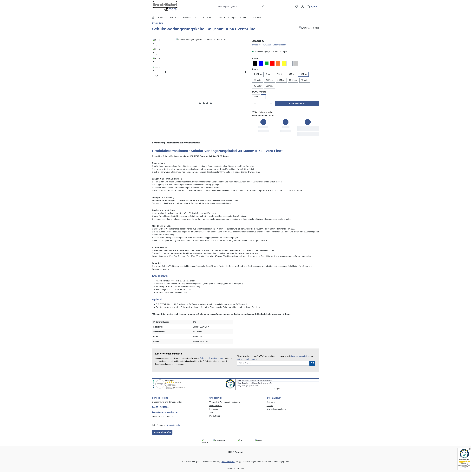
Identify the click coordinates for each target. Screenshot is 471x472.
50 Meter (269, 86)
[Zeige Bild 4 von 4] (211, 103)
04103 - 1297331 (160, 407)
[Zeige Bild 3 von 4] (207, 103)
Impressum (214, 409)
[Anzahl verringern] (254, 103)
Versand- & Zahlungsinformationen (224, 402)
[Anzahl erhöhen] (271, 103)
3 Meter (269, 74)
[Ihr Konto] (302, 6)
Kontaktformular (173, 425)
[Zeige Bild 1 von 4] (200, 103)
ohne (256, 97)
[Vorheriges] (165, 72)
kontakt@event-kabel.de (164, 412)
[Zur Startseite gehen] (170, 6)
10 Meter (291, 74)
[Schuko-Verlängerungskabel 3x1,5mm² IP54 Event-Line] (205, 72)
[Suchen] (263, 6)
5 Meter (280, 74)
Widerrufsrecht (215, 406)
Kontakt (270, 406)
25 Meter (269, 80)
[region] (200, 72)
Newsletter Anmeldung (276, 409)
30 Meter (281, 80)
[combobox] (238, 6)
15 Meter (303, 74)
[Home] (155, 18)
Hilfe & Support (235, 452)
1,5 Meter (258, 74)
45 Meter (258, 86)
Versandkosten (228, 462)
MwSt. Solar (214, 416)
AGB (211, 412)
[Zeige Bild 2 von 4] (204, 103)
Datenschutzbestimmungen (211, 358)
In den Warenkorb (297, 104)
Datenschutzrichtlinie (300, 356)
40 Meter (305, 80)
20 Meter (258, 80)
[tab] (158, 143)
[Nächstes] (245, 72)
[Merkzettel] (297, 6)
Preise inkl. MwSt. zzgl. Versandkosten (269, 45)
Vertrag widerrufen (162, 432)
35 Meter (293, 80)
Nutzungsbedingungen (247, 359)
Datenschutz (272, 402)
